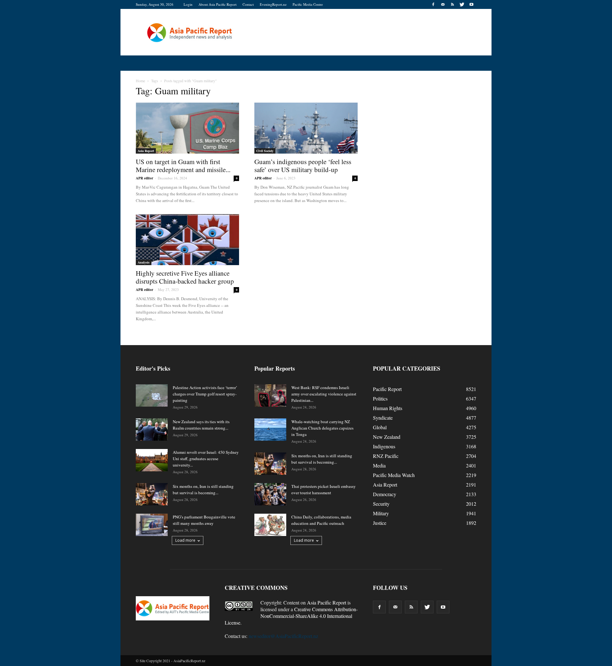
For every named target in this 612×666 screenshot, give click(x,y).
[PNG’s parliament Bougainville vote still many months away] (152, 525)
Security (381, 503)
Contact (248, 4)
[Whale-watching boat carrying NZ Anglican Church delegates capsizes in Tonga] (270, 429)
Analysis (143, 262)
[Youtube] (471, 4)
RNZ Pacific (385, 455)
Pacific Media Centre (308, 4)
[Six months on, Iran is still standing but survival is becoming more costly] (152, 494)
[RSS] (452, 4)
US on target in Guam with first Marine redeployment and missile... (183, 165)
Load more (185, 540)
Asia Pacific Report (326, 602)
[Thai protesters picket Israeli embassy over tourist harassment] (270, 494)
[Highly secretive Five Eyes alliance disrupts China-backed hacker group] (187, 239)
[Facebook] (433, 4)
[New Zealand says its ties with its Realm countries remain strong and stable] (152, 429)
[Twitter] (462, 4)
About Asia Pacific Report (218, 4)
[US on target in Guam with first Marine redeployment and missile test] (187, 128)
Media (379, 465)
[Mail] (443, 4)
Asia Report (146, 150)
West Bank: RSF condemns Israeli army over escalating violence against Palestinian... (323, 394)
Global (380, 427)
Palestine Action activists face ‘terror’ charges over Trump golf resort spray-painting (205, 394)
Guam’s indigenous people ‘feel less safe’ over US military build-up (302, 165)
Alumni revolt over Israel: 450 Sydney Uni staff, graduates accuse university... (206, 458)
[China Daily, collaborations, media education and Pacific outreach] (270, 525)
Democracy (384, 494)
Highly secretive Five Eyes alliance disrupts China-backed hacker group (185, 277)
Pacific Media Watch (394, 475)
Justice (379, 522)
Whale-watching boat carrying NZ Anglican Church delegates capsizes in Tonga (322, 428)
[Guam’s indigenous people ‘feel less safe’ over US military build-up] (306, 128)
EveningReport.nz (273, 4)
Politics (380, 398)
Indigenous (384, 446)
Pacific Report (387, 389)
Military (381, 513)
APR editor (144, 178)
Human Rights (387, 408)
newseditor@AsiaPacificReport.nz (283, 636)
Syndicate (383, 417)
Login (188, 4)
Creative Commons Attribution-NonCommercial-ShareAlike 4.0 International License (291, 616)
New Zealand (386, 436)
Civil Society (264, 150)
